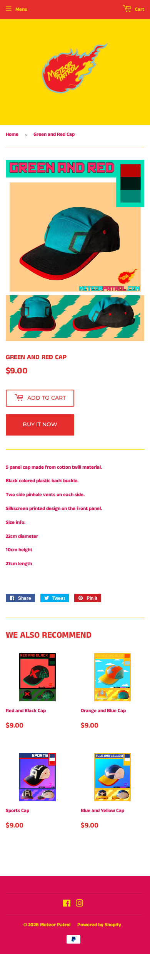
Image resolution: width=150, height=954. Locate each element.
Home (12, 134)
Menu (21, 9)
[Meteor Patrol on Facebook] (67, 904)
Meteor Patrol (55, 925)
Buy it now (40, 424)
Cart (139, 9)
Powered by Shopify (99, 925)
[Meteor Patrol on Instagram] (79, 904)
